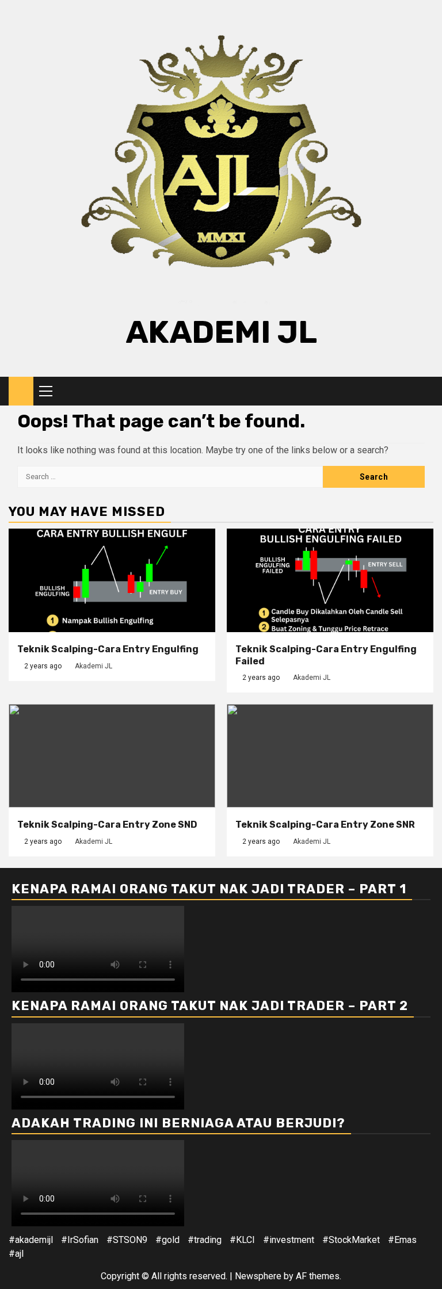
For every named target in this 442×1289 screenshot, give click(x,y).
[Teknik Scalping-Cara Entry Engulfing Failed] (330, 580)
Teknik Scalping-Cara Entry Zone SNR (325, 824)
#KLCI (242, 1239)
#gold (167, 1239)
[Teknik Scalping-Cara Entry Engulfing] (112, 580)
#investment (288, 1239)
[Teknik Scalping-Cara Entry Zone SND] (112, 756)
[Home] (21, 391)
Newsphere (258, 1276)
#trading (205, 1239)
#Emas (402, 1239)
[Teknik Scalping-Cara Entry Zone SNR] (330, 756)
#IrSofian (79, 1239)
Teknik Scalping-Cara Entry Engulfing (108, 649)
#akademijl (31, 1239)
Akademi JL (221, 332)
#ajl (16, 1253)
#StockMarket (351, 1239)
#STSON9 (126, 1239)
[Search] (425, 391)
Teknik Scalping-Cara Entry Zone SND (107, 824)
